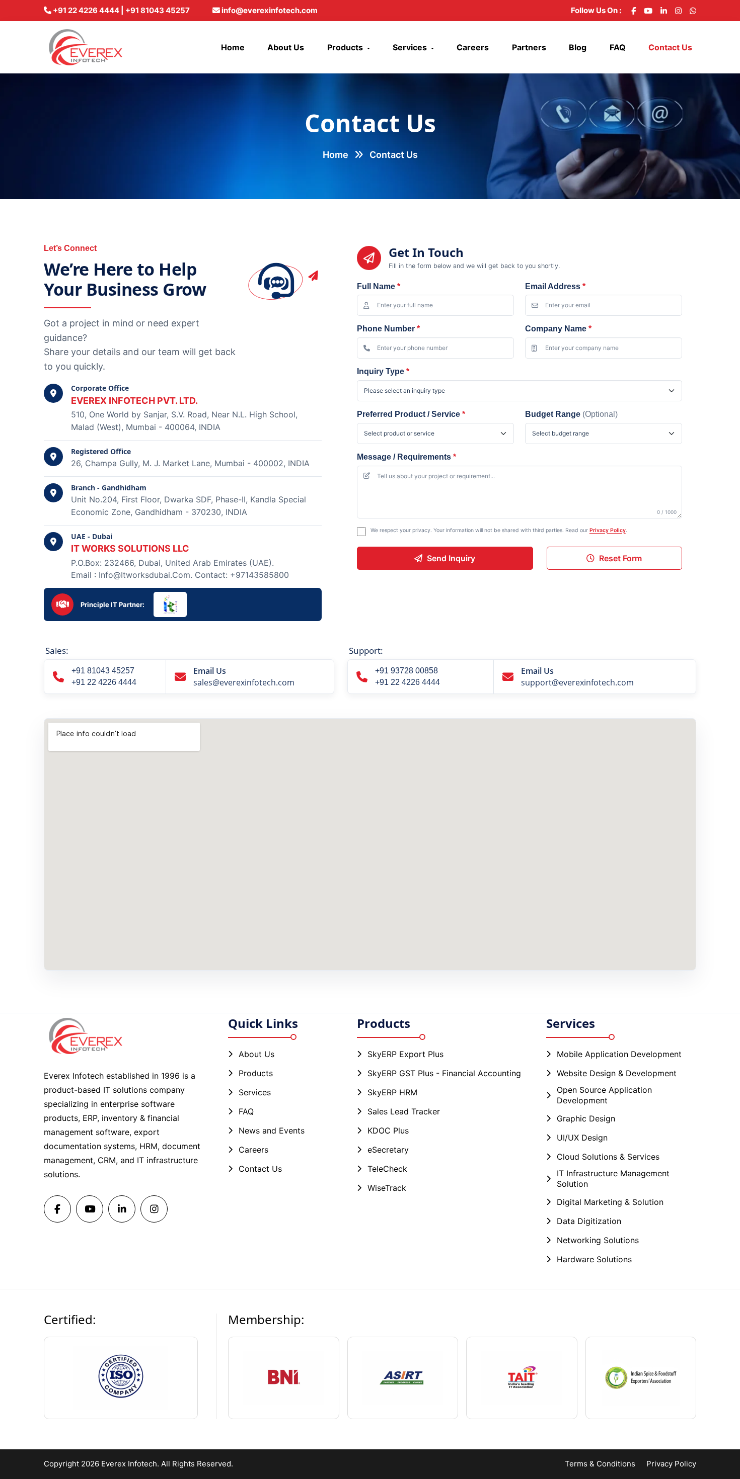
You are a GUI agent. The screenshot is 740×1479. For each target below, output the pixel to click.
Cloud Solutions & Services (608, 1157)
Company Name (558, 328)
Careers (473, 47)
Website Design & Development (617, 1073)
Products (345, 47)
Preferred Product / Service (411, 414)
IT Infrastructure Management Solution (613, 1178)
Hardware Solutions (594, 1259)
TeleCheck (387, 1169)
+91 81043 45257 (102, 670)
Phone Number (388, 328)
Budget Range (571, 414)
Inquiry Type (383, 371)
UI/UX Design (582, 1138)
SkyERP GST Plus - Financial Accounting (444, 1073)
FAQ (618, 47)
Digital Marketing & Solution (610, 1202)
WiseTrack (386, 1188)
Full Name (378, 286)
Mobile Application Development (619, 1054)
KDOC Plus (388, 1130)
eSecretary (388, 1150)
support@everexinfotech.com (577, 682)
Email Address (555, 286)
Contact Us (670, 47)
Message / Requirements (406, 457)
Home (233, 47)
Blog (577, 47)
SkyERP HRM (392, 1092)
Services (410, 47)
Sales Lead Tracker (403, 1111)
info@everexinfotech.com (269, 10)
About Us (285, 47)
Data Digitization (589, 1221)
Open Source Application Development (604, 1095)
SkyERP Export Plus (405, 1054)
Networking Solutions (598, 1240)
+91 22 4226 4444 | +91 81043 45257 (120, 10)
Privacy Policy (607, 530)
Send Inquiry (451, 558)
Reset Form (620, 558)
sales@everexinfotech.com (243, 682)
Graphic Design (586, 1118)
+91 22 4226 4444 (103, 682)
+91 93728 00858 (406, 670)
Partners (529, 47)
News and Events (272, 1130)
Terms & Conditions (600, 1463)
